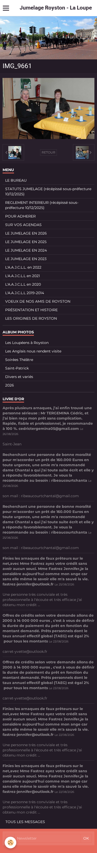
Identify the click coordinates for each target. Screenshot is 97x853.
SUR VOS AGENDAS (23, 224)
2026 (9, 385)
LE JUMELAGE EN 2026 (26, 233)
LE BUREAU (16, 180)
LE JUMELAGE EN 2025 (26, 241)
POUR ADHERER (20, 216)
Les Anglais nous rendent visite (33, 351)
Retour (48, 152)
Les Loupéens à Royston (27, 342)
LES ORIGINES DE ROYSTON (31, 318)
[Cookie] (10, 842)
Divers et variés (19, 376)
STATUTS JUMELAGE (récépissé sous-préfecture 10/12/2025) (48, 191)
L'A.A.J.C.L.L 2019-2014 (24, 293)
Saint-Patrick (17, 368)
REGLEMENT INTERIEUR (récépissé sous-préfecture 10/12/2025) (41, 205)
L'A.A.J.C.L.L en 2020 (23, 284)
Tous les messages (25, 821)
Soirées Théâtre (19, 359)
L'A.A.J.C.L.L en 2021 (22, 275)
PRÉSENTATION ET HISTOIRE (31, 310)
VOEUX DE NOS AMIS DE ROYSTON (37, 301)
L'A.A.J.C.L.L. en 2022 (23, 267)
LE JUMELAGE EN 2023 (26, 258)
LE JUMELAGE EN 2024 (26, 250)
